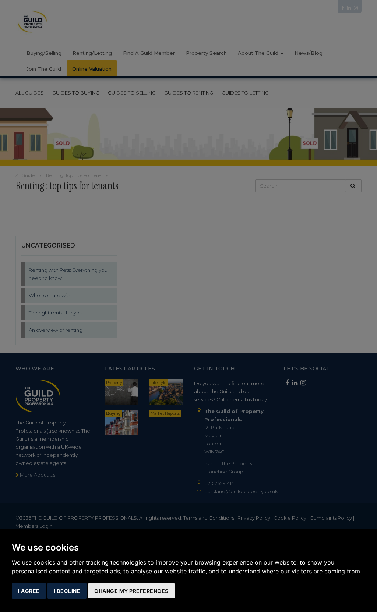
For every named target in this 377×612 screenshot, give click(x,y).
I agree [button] (29, 591)
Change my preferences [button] (131, 591)
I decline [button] (67, 591)
